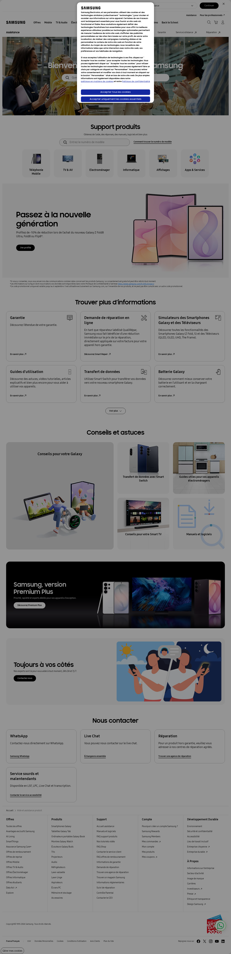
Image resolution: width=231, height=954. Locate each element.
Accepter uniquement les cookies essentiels (115, 99)
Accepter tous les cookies (115, 92)
